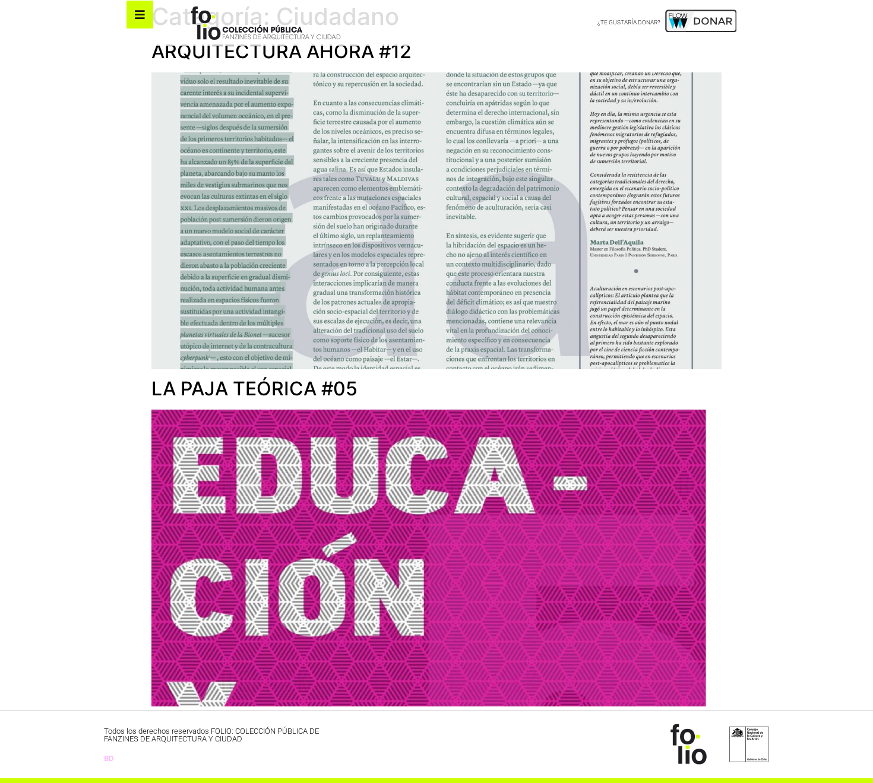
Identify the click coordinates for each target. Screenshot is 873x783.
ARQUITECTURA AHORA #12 (281, 51)
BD (108, 758)
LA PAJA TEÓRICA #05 (254, 388)
